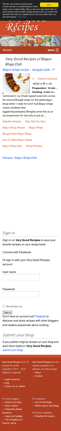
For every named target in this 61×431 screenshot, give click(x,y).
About (38, 372)
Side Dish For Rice (35, 121)
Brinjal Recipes (34, 146)
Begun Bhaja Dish (12, 146)
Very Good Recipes (11, 361)
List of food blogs (43, 402)
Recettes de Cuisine (44, 416)
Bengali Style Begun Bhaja (17, 133)
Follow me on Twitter (15, 386)
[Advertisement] (30, 194)
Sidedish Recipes (12, 121)
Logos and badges (14, 416)
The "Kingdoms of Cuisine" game (12, 421)
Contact (39, 375)
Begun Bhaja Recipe (14, 127)
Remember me (14, 306)
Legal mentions (12, 379)
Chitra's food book (47, 78)
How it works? (11, 405)
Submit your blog (13, 402)
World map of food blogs (47, 405)
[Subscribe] (33, 78)
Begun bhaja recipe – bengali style (26, 69)
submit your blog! (13, 350)
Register (41, 316)
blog (7, 382)
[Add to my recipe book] (53, 69)
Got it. (49, 4)
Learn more (21, 16)
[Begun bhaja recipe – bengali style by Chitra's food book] (16, 83)
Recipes (7, 50)
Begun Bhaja (36, 127)
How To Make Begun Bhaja (17, 139)
